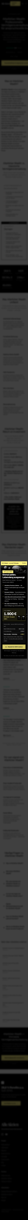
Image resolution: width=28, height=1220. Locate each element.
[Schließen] (24, 566)
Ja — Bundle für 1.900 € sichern (14, 647)
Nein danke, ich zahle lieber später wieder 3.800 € (14, 655)
